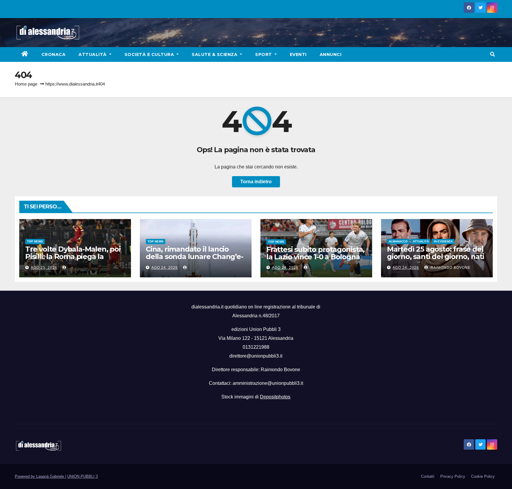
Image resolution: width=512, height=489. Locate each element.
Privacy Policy (452, 476)
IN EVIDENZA (443, 241)
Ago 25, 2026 (44, 268)
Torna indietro (256, 181)
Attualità (93, 54)
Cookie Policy (483, 476)
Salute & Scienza (215, 54)
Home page (26, 83)
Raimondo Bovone (450, 268)
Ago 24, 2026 (164, 268)
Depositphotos (275, 396)
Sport (264, 54)
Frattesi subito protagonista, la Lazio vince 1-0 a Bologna (315, 253)
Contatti (427, 476)
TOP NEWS (35, 241)
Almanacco (398, 241)
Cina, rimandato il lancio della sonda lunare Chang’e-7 (194, 256)
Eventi (298, 54)
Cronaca (53, 54)
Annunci (331, 54)
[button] (492, 54)
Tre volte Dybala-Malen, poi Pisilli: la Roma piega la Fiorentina (73, 256)
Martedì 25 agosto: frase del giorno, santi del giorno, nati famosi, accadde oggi (435, 256)
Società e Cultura (149, 54)
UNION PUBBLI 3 (82, 476)
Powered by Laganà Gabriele (40, 476)
